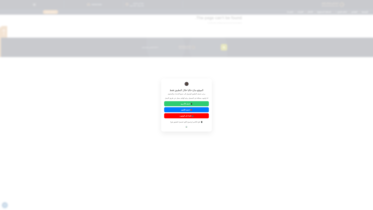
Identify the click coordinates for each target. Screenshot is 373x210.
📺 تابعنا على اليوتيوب (187, 116)
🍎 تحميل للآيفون (186, 110)
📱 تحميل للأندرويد (187, 104)
